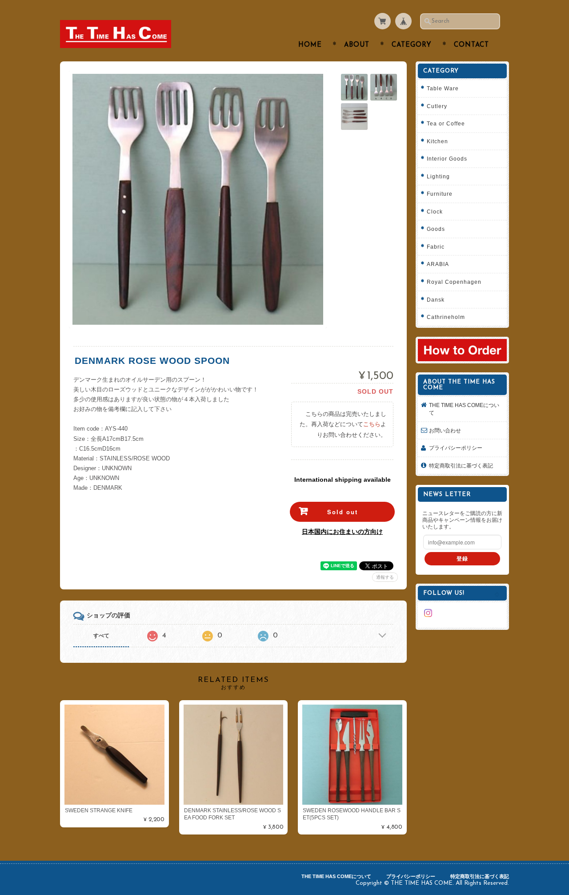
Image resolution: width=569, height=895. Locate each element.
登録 (462, 558)
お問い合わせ (445, 430)
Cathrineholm (446, 317)
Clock (435, 211)
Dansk (436, 299)
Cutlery (437, 106)
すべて (101, 636)
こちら (372, 424)
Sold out (342, 512)
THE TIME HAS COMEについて (464, 409)
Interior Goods (447, 158)
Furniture (440, 194)
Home (310, 45)
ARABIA (438, 264)
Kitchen (437, 141)
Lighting (438, 176)
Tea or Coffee (446, 123)
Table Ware (443, 88)
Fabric (436, 247)
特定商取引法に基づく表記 (461, 465)
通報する (385, 577)
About (356, 45)
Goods (436, 229)
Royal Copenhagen (454, 282)
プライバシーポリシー (455, 448)
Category (412, 45)
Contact (471, 45)
